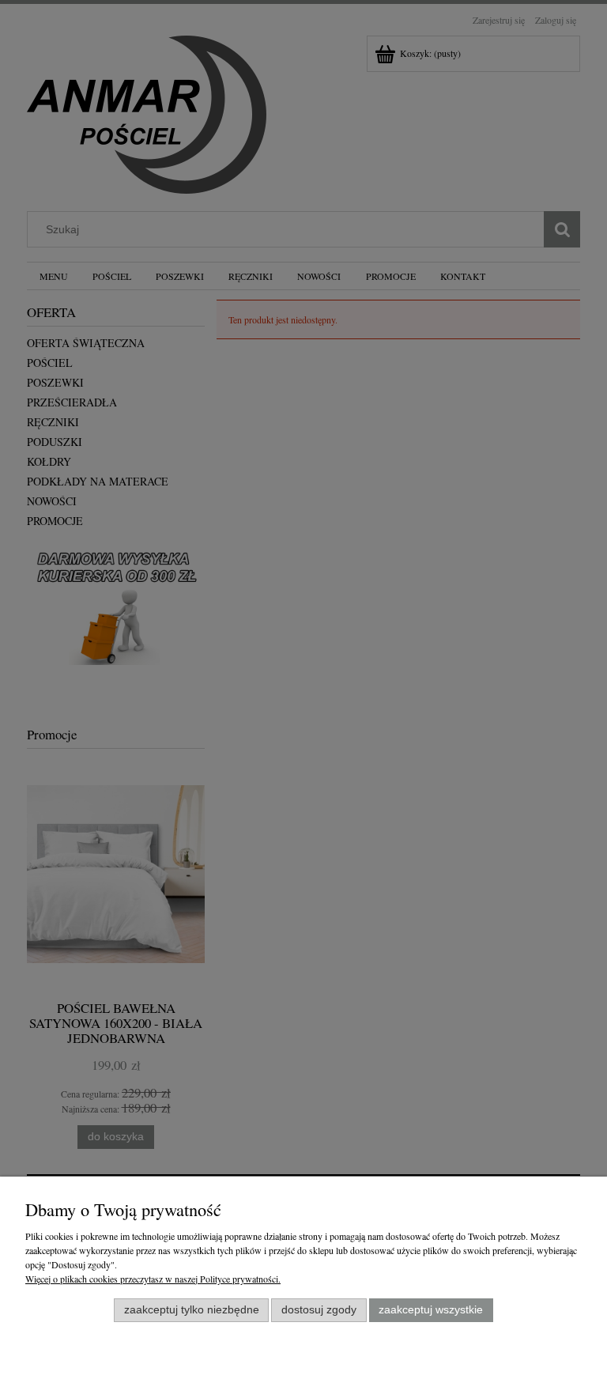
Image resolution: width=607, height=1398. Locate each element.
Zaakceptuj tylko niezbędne (191, 1310)
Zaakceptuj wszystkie (431, 1310)
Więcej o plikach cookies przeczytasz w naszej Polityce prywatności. (153, 1278)
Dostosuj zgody (318, 1310)
